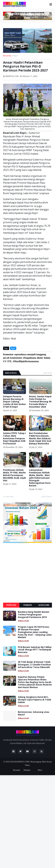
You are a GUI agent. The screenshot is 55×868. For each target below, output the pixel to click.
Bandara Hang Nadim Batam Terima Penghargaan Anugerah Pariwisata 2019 (33, 614)
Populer (11, 605)
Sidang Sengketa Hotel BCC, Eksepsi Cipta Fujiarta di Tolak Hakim (34, 700)
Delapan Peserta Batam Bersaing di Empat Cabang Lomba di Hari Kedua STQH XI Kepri (14, 401)
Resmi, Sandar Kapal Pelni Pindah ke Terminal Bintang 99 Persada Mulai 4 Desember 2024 (40, 401)
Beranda (7, 55)
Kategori (43, 605)
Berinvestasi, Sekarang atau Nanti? (33, 713)
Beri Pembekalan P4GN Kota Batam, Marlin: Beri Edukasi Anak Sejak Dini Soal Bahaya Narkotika (40, 438)
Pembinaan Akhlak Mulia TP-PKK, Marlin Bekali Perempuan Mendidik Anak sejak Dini (14, 475)
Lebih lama (45, 496)
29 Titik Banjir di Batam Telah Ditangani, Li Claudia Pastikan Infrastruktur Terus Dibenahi (34, 664)
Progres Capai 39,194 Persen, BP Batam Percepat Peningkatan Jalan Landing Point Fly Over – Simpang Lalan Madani (35, 632)
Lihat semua (47, 373)
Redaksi (27, 770)
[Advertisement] (27, 573)
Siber (40, 770)
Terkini (27, 605)
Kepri (15, 55)
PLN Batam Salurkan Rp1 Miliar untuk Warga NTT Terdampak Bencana (35, 650)
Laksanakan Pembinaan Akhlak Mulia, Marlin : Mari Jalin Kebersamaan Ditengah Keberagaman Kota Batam (39, 478)
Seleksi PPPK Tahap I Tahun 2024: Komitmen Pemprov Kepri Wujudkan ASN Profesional (14, 438)
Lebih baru (9, 496)
